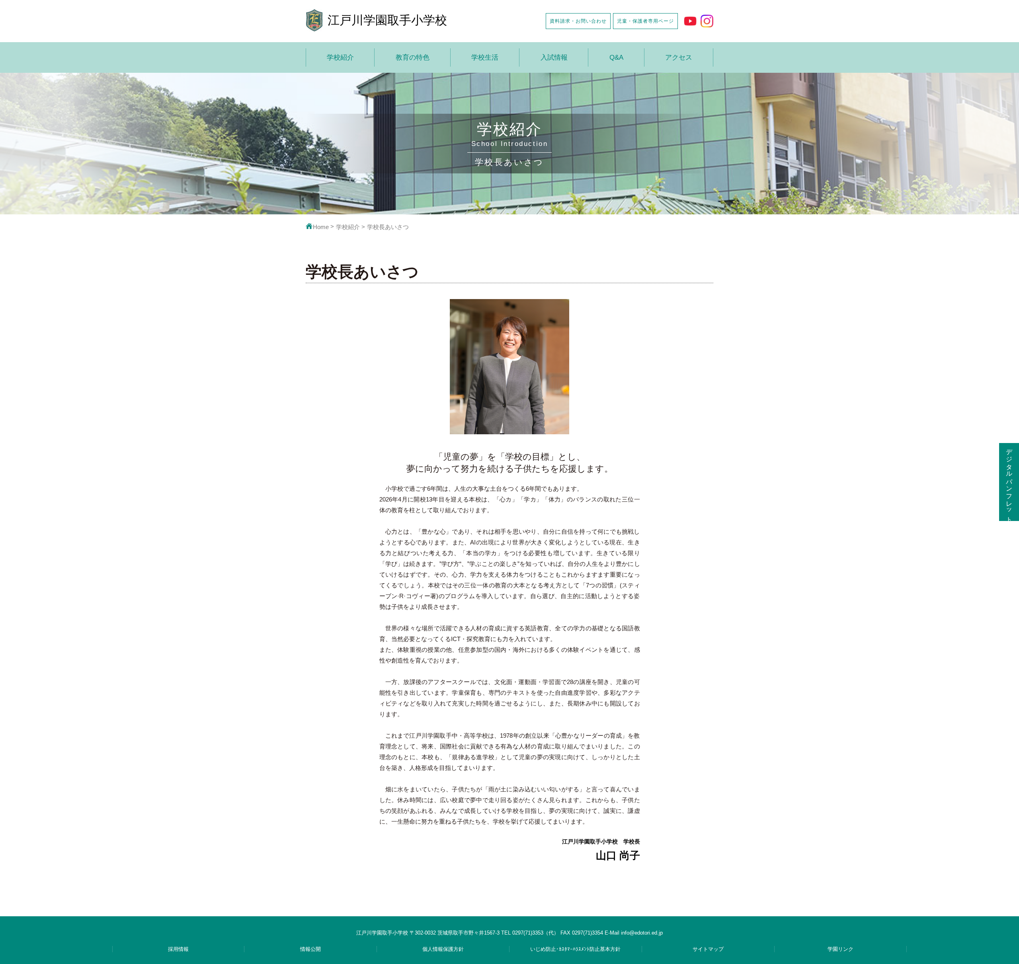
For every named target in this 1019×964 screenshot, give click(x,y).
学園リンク (840, 949)
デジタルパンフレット (1009, 482)
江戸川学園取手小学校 (387, 20)
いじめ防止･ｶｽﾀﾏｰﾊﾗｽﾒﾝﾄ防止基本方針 (575, 949)
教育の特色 (412, 57)
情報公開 (310, 949)
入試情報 (554, 57)
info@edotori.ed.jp (642, 933)
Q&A (616, 57)
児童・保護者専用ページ (645, 20)
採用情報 (178, 949)
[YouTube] (690, 21)
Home (321, 227)
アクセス (678, 57)
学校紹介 (340, 57)
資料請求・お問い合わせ (578, 20)
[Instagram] (707, 21)
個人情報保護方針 (443, 949)
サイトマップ (708, 949)
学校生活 (484, 57)
